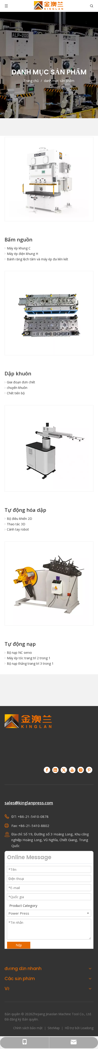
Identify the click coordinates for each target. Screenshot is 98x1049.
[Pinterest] (89, 770)
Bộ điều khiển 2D (19, 518)
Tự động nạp (20, 643)
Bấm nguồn (18, 239)
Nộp (19, 945)
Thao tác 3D (16, 524)
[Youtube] (72, 770)
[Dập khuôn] (49, 315)
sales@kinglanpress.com (29, 803)
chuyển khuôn (17, 387)
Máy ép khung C (19, 248)
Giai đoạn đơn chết (21, 382)
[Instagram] (80, 770)
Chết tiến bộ (16, 393)
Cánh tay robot (18, 529)
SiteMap (54, 1028)
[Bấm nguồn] (49, 181)
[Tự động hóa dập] (49, 449)
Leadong (86, 1028)
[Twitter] (64, 770)
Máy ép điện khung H (22, 253)
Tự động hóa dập (25, 509)
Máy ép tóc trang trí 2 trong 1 (28, 658)
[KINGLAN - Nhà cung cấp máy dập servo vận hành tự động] (28, 737)
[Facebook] (47, 770)
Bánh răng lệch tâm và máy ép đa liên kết (37, 259)
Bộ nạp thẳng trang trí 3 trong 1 (30, 663)
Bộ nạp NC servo (19, 652)
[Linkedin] (55, 770)
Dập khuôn (18, 373)
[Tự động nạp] (49, 585)
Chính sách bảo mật (28, 1028)
